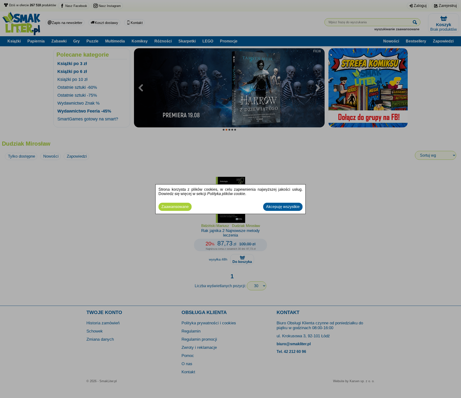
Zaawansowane (175, 207)
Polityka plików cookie (226, 194)
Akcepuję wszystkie (283, 207)
